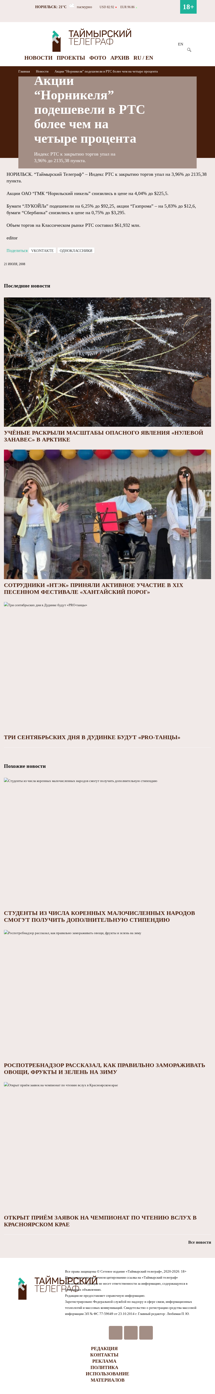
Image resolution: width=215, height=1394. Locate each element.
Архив (119, 58)
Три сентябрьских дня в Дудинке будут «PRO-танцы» (92, 737)
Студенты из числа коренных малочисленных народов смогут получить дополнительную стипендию (99, 916)
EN (180, 44)
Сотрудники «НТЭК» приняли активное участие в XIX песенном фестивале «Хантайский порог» (93, 588)
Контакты (104, 1354)
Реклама (104, 1361)
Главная (24, 71)
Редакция (104, 1348)
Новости (38, 58)
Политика (104, 1367)
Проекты (71, 58)
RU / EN (143, 58)
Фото (97, 58)
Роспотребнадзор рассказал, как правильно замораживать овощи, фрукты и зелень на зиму (104, 1068)
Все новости (199, 1242)
